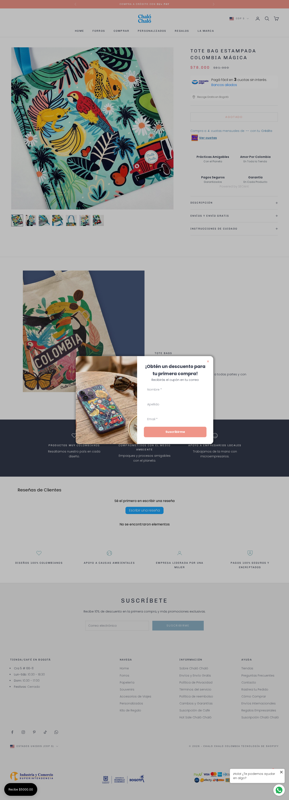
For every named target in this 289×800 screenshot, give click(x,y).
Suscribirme (175, 432)
